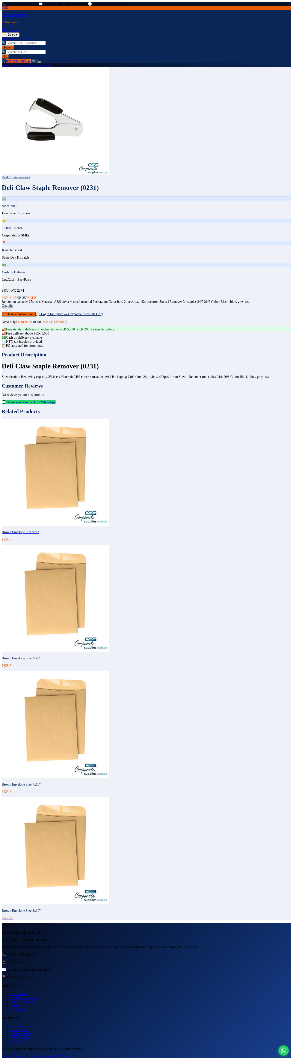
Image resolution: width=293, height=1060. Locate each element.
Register (15, 1005)
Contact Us (18, 1009)
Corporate (8, 39)
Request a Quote (21, 1002)
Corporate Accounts (23, 998)
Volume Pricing (20, 1034)
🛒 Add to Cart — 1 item (18, 314)
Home (6, 65)
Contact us (25, 322)
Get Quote (22, 39)
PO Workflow (19, 1038)
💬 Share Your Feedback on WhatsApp (29, 402)
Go (5, 56)
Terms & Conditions (36, 1056)
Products (11, 30)
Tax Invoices (19, 1041)
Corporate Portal (21, 1026)
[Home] (4, 30)
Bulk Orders (18, 1030)
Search (7, 47)
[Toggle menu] (39, 62)
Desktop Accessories (38, 65)
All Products (18, 994)
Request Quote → (18, 61)
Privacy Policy (11, 1056)
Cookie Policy (59, 1056)
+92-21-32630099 (54, 322)
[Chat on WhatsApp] (283, 1050)
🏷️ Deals (10, 34)
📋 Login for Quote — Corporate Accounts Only (69, 314)
